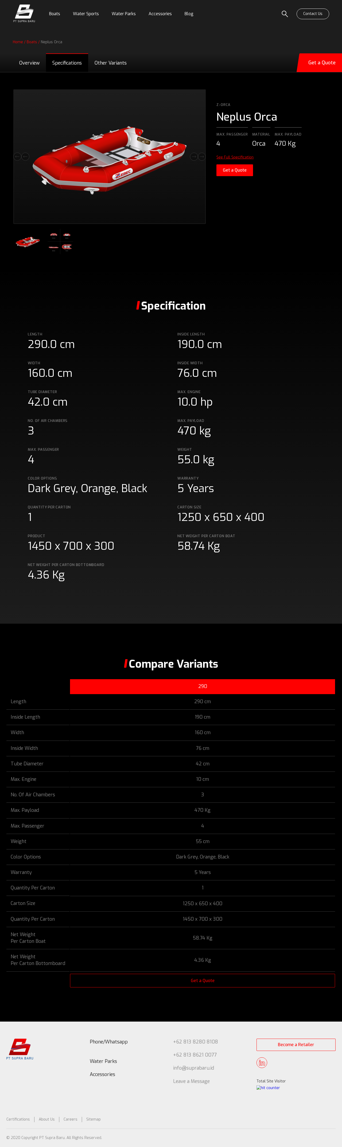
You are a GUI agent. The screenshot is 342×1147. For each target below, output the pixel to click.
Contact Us (312, 13)
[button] (55, 14)
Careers (70, 1119)
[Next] (198, 156)
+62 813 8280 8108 (195, 1042)
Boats (32, 42)
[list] (109, 156)
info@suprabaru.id (193, 1068)
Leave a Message (191, 1081)
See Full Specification (235, 157)
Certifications (18, 1119)
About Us (47, 1119)
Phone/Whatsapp (109, 1042)
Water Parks (103, 1061)
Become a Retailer (296, 1044)
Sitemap (93, 1119)
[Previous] (21, 156)
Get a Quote (235, 170)
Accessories (102, 1074)
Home (18, 42)
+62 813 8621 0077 (195, 1055)
